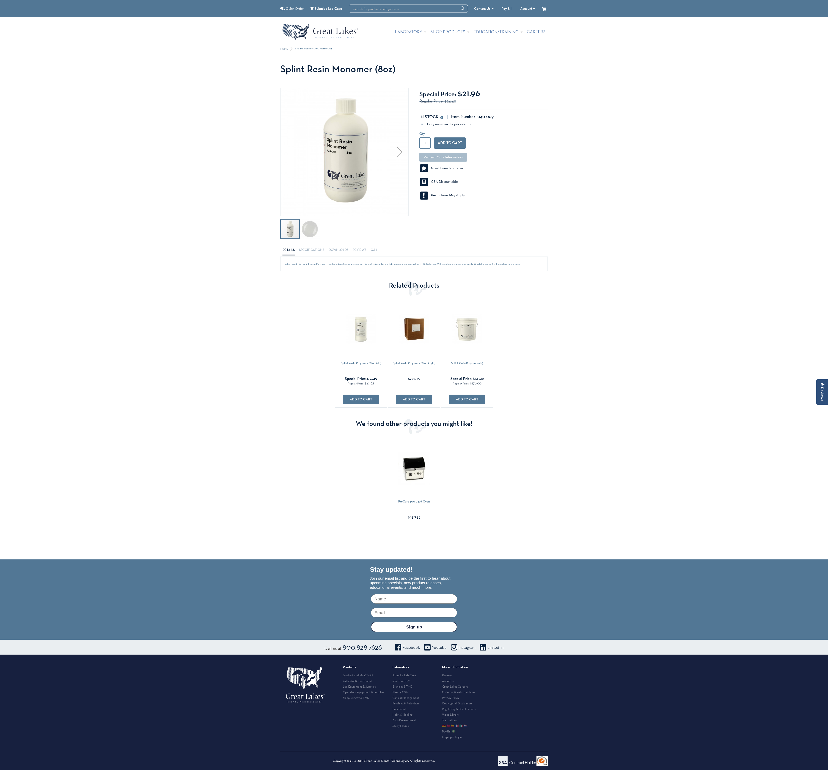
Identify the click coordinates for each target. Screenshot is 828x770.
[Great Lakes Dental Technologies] (320, 32)
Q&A (374, 250)
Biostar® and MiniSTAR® (358, 675)
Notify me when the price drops (448, 124)
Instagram (466, 647)
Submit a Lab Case (328, 8)
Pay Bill (507, 8)
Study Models (400, 726)
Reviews (359, 250)
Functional (399, 709)
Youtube (439, 647)
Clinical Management (405, 698)
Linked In (495, 647)
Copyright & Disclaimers (457, 703)
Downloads (338, 250)
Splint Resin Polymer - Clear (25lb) (414, 363)
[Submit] (462, 8)
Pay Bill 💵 (448, 731)
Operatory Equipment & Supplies (363, 692)
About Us (448, 681)
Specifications (311, 250)
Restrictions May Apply (446, 195)
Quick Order (295, 8)
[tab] (288, 250)
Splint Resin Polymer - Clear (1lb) (361, 363)
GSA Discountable (443, 181)
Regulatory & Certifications (459, 709)
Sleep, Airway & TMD (356, 698)
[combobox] (408, 9)
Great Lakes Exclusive (445, 168)
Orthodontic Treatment (357, 681)
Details (288, 250)
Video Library (450, 714)
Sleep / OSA (400, 692)
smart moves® (401, 681)
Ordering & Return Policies (458, 692)
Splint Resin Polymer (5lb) (467, 363)
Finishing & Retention (405, 703)
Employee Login (452, 737)
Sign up (414, 627)
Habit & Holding (402, 714)
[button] (399, 152)
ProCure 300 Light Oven (414, 501)
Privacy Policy (450, 698)
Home (284, 49)
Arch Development (404, 720)
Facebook (411, 647)
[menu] (484, 8)
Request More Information (443, 157)
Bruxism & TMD (402, 686)
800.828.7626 (362, 647)
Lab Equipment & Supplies (359, 686)
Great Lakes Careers (455, 686)
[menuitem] (484, 8)
